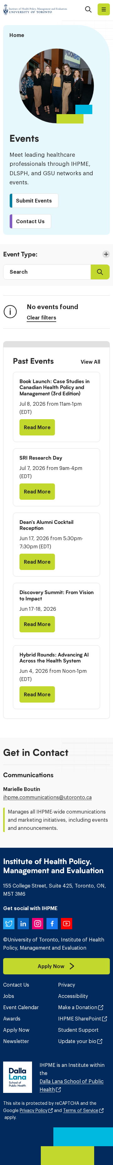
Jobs (8, 996)
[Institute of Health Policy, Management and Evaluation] (35, 9)
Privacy (66, 984)
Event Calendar (21, 1007)
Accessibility (73, 996)
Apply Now (16, 1029)
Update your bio (77, 1041)
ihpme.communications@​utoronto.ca (47, 797)
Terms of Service (80, 1110)
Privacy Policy (33, 1110)
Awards (11, 1018)
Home (16, 35)
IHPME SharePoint (79, 1018)
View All (90, 361)
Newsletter (16, 1041)
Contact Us (16, 984)
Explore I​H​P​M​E (104, 9)
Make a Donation (77, 1007)
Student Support (78, 1029)
